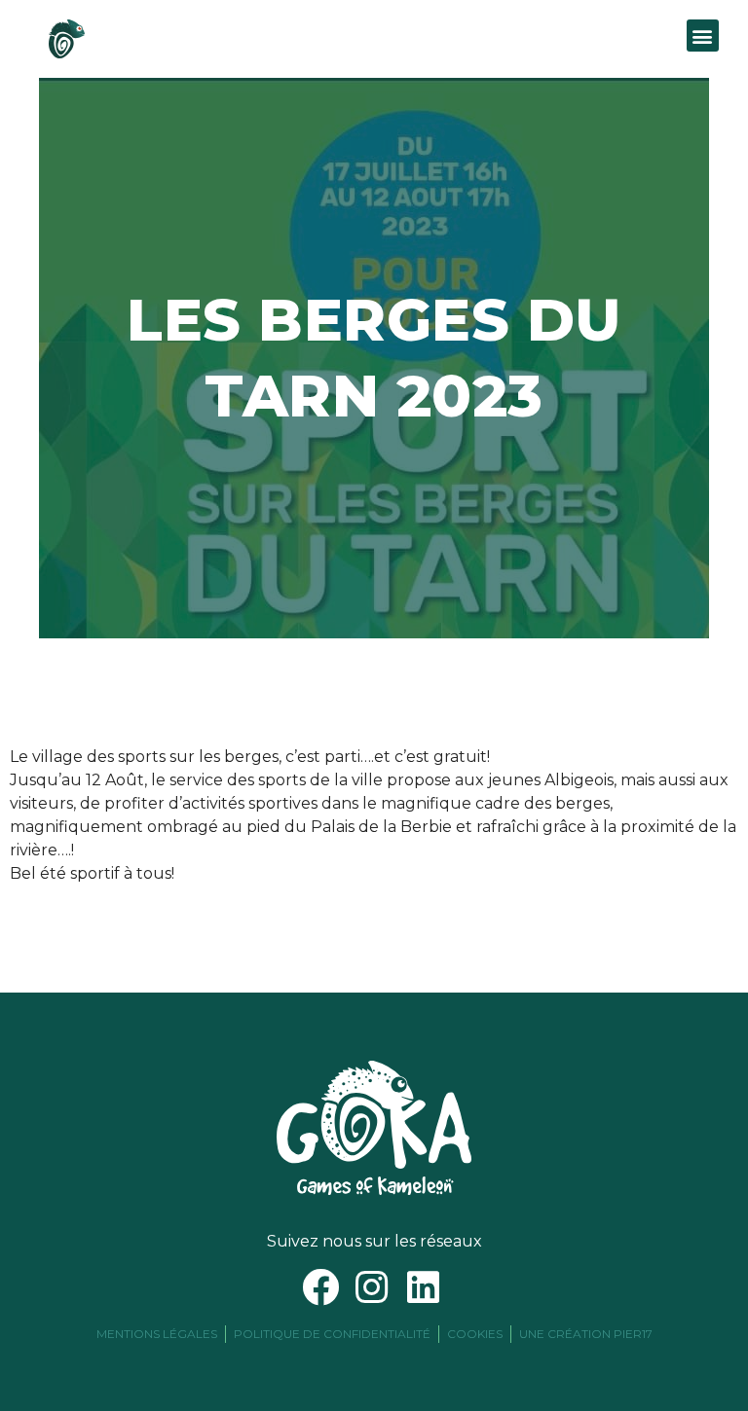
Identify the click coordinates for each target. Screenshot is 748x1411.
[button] (703, 35)
